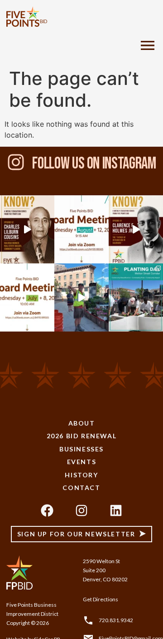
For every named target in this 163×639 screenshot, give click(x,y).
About (81, 423)
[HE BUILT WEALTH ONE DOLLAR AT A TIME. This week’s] (27, 229)
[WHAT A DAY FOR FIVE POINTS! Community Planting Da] (136, 297)
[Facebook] (47, 510)
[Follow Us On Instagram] (16, 162)
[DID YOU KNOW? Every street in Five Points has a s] (136, 229)
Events (81, 462)
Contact (81, 487)
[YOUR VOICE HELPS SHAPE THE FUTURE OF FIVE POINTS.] (81, 229)
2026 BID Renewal (82, 436)
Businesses (81, 449)
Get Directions (100, 599)
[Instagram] (81, 510)
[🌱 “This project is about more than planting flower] (81, 297)
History (81, 475)
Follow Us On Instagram (94, 163)
